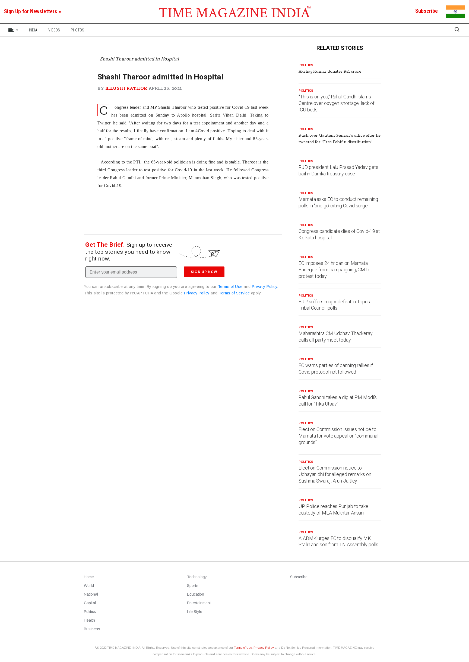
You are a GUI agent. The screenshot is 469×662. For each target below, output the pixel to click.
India (33, 30)
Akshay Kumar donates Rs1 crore (330, 71)
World (89, 585)
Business (92, 629)
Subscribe (299, 577)
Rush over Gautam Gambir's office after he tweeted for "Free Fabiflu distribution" (340, 138)
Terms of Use (230, 286)
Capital (90, 603)
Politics (306, 65)
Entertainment (199, 603)
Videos (54, 30)
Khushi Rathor (126, 88)
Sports (192, 585)
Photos (77, 30)
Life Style (194, 611)
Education (195, 594)
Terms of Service (234, 293)
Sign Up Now (204, 272)
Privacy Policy (264, 286)
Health (89, 620)
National (91, 594)
